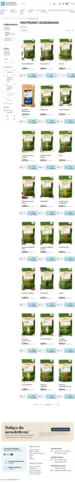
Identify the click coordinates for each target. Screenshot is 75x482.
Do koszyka (33, 75)
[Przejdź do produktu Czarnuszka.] (46, 279)
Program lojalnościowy (35, 472)
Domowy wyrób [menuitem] (31, 11)
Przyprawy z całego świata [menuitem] (3, 11)
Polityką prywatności (49, 435)
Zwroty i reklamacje (34, 474)
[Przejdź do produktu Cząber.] (65, 279)
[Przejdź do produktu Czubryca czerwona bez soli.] (65, 370)
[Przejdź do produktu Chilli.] (65, 141)
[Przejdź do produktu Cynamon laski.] (65, 233)
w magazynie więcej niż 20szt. (10, 87)
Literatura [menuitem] (51, 10)
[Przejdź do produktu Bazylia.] (65, 49)
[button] (54, 3)
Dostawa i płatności (35, 470)
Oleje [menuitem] (38, 10)
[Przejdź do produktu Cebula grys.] (46, 95)
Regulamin (57, 432)
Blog (30, 457)
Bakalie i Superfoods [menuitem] (14, 11)
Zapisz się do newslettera (60, 429)
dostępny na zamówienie (10, 94)
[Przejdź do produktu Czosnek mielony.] (46, 325)
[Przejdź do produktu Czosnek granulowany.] (28, 325)
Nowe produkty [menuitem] (72, 11)
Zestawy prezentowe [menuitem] (43, 11)
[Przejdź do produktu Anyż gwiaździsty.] (28, 49)
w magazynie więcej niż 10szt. (10, 78)
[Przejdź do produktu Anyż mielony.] (46, 49)
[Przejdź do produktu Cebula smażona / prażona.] (28, 141)
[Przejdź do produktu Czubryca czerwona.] (46, 370)
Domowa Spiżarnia (5, 18)
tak (8, 115)
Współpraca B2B (34, 451)
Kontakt (31, 458)
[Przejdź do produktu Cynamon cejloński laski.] (28, 233)
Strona (67, 30)
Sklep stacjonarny (34, 449)
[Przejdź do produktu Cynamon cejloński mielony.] (46, 233)
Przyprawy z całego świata (19, 18)
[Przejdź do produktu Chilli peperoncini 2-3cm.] (28, 187)
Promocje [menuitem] (66, 10)
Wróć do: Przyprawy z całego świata (10, 34)
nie (7, 119)
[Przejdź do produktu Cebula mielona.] (65, 95)
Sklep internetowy (9, 479)
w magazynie (10, 71)
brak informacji (9, 99)
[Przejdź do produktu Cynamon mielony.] (28, 279)
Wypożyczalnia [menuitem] (59, 10)
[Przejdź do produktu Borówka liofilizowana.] (28, 95)
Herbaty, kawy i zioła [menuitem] (22, 11)
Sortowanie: (23, 27)
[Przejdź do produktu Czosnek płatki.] (28, 370)
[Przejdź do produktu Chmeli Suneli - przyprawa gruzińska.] (65, 187)
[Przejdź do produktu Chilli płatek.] (46, 187)
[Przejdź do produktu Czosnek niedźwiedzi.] (65, 325)
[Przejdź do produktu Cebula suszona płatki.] (46, 141)
